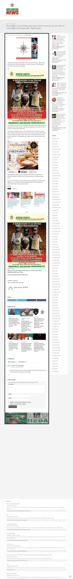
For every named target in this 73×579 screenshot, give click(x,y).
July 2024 (55, 181)
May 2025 (55, 165)
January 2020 (56, 313)
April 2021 (55, 273)
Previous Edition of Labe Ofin (15, 18)
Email (10, 398)
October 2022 (56, 233)
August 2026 (56, 138)
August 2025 (56, 157)
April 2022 (55, 244)
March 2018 (55, 371)
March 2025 (55, 170)
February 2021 (56, 278)
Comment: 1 (29, 35)
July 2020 (55, 297)
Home (7, 23)
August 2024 (56, 178)
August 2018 (56, 358)
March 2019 (55, 339)
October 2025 (56, 151)
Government (12, 282)
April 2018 (55, 368)
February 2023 (56, 223)
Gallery (6, 18)
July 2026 (55, 141)
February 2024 (56, 194)
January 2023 (56, 226)
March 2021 (55, 276)
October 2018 (56, 353)
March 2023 (55, 220)
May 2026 (55, 144)
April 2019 (55, 337)
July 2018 (55, 360)
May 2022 (55, 241)
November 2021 (56, 257)
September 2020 (56, 292)
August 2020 (56, 294)
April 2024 (55, 189)
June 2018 (55, 363)
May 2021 (55, 271)
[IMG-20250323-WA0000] (26, 97)
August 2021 (56, 265)
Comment (11, 384)
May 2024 (55, 186)
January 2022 (56, 252)
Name (10, 394)
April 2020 (55, 305)
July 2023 (55, 212)
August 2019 (56, 326)
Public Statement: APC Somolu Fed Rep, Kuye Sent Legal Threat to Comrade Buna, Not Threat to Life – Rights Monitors (13, 346)
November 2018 (56, 350)
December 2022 (56, 228)
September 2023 (56, 207)
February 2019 (56, 342)
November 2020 (56, 286)
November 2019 (56, 318)
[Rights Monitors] (12, 8)
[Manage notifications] (70, 576)
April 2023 (55, 218)
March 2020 (55, 308)
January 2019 (56, 345)
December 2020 (56, 284)
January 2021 (56, 281)
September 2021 (56, 263)
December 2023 (56, 199)
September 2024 (56, 175)
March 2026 (55, 146)
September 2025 (56, 154)
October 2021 (56, 260)
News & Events (37, 18)
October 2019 (56, 321)
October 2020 (56, 289)
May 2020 (55, 302)
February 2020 (56, 310)
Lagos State (21, 282)
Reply (8, 374)
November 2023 (56, 202)
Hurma (16, 282)
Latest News (13, 23)
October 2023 (56, 204)
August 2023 (56, 210)
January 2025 (56, 173)
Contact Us (30, 18)
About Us (25, 18)
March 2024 (55, 191)
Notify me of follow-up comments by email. (20, 402)
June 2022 (55, 239)
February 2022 (56, 249)
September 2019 (56, 323)
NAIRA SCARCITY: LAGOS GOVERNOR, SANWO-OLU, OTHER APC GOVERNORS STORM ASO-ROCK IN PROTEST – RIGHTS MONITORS (36, 567)
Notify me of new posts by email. (18, 404)
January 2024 (56, 196)
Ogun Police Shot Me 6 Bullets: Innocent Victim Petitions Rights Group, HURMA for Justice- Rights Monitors (30, 558)
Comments (13, 361)
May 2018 (55, 366)
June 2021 (55, 268)
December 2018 (56, 347)
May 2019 (55, 334)
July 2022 (55, 236)
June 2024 (55, 183)
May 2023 (55, 215)
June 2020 (55, 300)
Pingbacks (23, 361)
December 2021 (56, 255)
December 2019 (56, 316)
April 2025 (55, 167)
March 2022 (55, 247)
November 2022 (56, 231)
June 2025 (55, 162)
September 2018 (56, 355)
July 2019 (55, 329)
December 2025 (56, 149)
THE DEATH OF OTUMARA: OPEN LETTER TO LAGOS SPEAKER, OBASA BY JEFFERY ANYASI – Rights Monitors (31, 518)
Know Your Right (45, 18)
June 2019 (55, 331)
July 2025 (55, 159)
